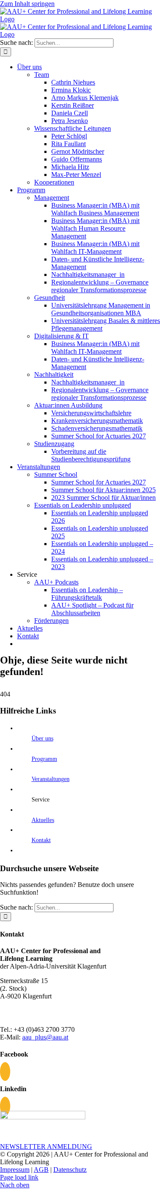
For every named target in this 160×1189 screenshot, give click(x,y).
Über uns (42, 738)
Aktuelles (43, 820)
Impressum (14, 1169)
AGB (41, 1169)
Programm (44, 759)
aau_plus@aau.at (45, 1037)
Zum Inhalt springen (27, 3)
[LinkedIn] (5, 1106)
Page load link (19, 1177)
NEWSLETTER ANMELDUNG (46, 1146)
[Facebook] (5, 1071)
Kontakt (41, 840)
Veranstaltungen (51, 779)
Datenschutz (70, 1169)
